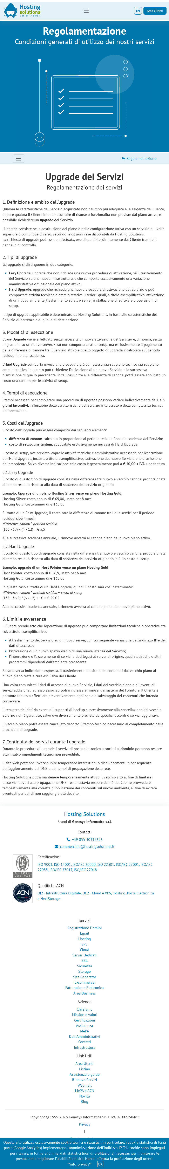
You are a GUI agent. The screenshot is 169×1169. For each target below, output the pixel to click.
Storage (84, 971)
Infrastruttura (84, 1047)
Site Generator (84, 977)
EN (138, 11)
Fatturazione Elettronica (84, 987)
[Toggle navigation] (86, 11)
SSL (85, 960)
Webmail (85, 1085)
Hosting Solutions (84, 814)
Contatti (84, 1041)
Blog (84, 1101)
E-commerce (84, 982)
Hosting (84, 938)
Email (84, 933)
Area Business (84, 993)
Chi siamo (85, 1009)
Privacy (84, 1124)
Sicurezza (84, 966)
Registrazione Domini (84, 928)
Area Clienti (155, 11)
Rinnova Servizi (84, 1079)
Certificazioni (84, 1020)
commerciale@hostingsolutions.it (87, 846)
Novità (84, 1096)
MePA (84, 1031)
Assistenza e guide (85, 1074)
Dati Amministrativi (84, 1036)
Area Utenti (84, 1063)
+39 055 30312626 (87, 839)
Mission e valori (84, 1014)
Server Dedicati (84, 955)
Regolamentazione (141, 158)
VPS (84, 944)
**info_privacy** (79, 1164)
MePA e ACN (84, 1090)
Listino (84, 1069)
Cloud (84, 949)
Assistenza (84, 1025)
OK (100, 1164)
